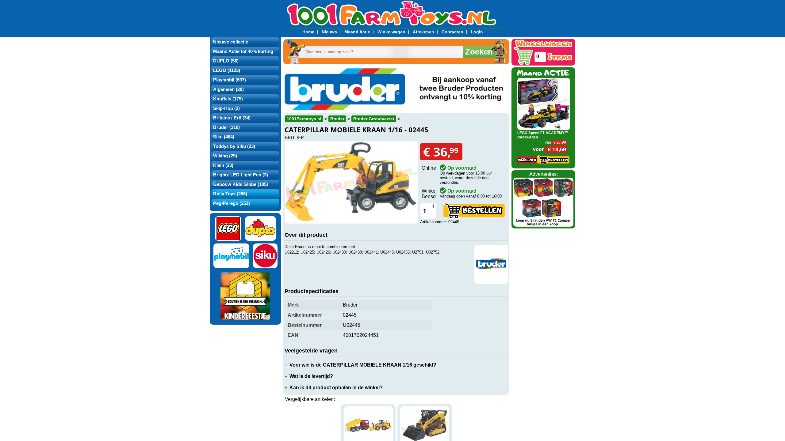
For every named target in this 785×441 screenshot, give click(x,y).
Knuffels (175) (228, 98)
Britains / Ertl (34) (232, 117)
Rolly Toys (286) (230, 193)
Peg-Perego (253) (231, 203)
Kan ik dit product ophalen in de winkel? (336, 387)
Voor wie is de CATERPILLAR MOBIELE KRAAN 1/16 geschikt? (362, 365)
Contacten (452, 31)
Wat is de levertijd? (311, 376)
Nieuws (329, 31)
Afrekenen (423, 31)
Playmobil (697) (229, 79)
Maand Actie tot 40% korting (243, 51)
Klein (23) (223, 165)
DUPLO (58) (226, 60)
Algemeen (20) (228, 89)
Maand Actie (357, 31)
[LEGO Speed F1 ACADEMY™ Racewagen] (543, 103)
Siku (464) (223, 136)
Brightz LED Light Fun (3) (240, 174)
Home (308, 31)
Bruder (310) (226, 127)
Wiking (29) (225, 155)
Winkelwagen (391, 31)
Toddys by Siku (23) (234, 146)
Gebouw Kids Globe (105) (240, 184)
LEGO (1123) (226, 70)
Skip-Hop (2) (226, 108)
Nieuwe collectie (230, 42)
